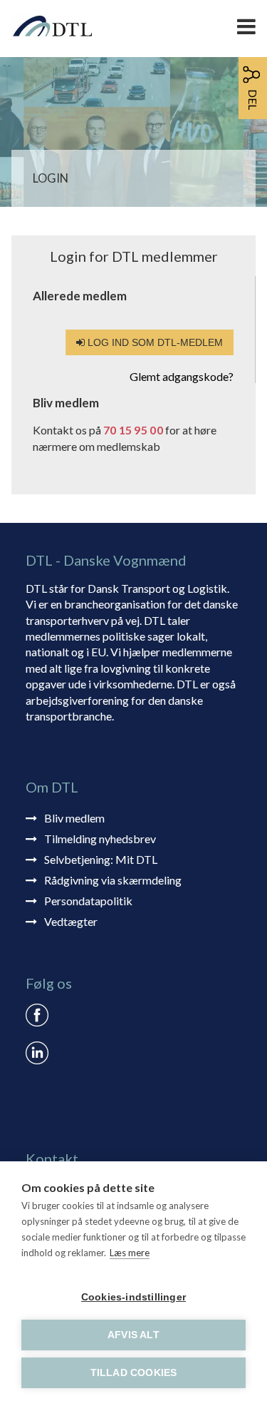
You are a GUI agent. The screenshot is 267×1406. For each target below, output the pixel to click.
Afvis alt (133, 1335)
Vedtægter (71, 921)
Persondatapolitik (88, 900)
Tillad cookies (133, 1372)
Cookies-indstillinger (133, 1297)
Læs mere (130, 1252)
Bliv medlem (74, 818)
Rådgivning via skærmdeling (113, 880)
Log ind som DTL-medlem (154, 342)
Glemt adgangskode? (182, 376)
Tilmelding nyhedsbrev (100, 838)
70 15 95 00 (133, 430)
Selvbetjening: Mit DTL (100, 859)
